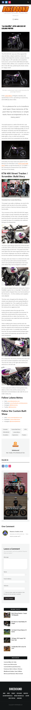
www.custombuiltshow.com (14, 417)
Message (6, 557)
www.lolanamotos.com (13, 401)
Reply (27, 534)
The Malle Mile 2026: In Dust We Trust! (18, 647)
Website (6, 585)
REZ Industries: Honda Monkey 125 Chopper (19, 622)
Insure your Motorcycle (10, 664)
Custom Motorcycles (7, 696)
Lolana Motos (8, 95)
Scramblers (5, 435)
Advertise (26, 693)
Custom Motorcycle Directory (12, 666)
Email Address (7, 578)
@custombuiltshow (15, 421)
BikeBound (15, 689)
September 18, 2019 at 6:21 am (17, 534)
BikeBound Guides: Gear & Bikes (13, 671)
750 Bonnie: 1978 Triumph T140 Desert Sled (18, 639)
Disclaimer (19, 693)
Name (5, 572)
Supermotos (15, 435)
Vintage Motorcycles (19, 696)
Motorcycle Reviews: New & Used (13, 673)
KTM (25, 429)
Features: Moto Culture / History (13, 669)
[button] (15, 19)
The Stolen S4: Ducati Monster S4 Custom (19, 630)
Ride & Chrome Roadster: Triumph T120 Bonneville (19, 614)
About (8, 693)
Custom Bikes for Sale (10, 662)
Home (4, 693)
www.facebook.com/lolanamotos (18, 403)
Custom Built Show (15, 419)
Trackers (24, 435)
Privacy (13, 693)
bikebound (15, 450)
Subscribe (19, 698)
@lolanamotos (14, 405)
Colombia (5, 429)
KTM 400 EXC (6, 432)
